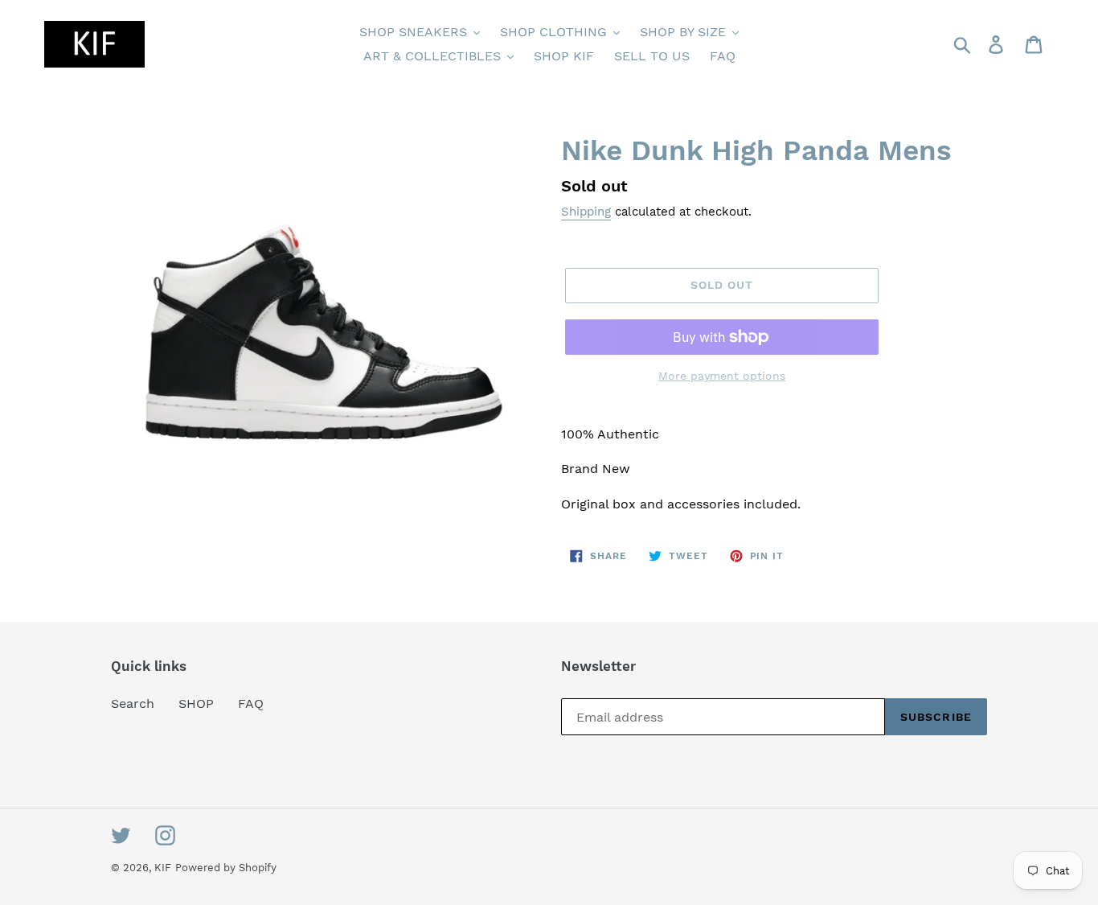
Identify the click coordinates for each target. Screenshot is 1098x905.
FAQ (251, 703)
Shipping (586, 211)
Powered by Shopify (226, 868)
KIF (162, 868)
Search (132, 703)
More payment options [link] (721, 375)
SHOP (196, 703)
